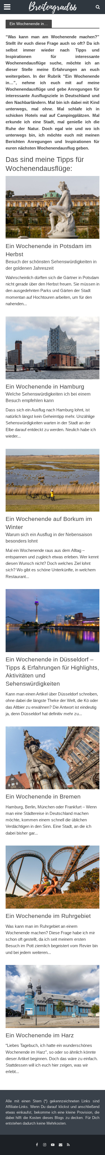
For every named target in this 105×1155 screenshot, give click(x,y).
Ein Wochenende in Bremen (43, 796)
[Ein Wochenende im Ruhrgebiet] (52, 876)
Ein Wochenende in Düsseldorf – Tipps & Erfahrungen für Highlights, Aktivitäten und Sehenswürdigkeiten (52, 671)
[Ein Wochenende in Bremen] (52, 757)
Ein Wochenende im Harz (40, 1035)
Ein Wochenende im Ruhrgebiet (48, 916)
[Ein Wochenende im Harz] (52, 996)
